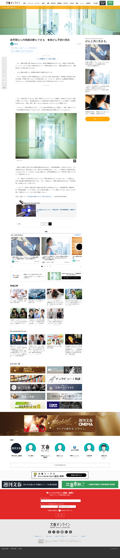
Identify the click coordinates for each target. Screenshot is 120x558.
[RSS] (70, 532)
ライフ (13, 51)
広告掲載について (39, 536)
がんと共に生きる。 (9, 7)
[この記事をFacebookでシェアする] (4, 64)
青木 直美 (78, 260)
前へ (19, 224)
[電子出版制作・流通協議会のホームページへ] (41, 541)
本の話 (20, 548)
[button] (42, 266)
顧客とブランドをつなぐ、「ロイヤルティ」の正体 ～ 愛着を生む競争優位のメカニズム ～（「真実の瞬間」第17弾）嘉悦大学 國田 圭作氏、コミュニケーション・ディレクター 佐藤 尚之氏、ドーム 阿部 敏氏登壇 (18, 351)
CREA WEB (13, 548)
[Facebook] (49, 532)
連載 (48, 3)
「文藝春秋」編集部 (49, 262)
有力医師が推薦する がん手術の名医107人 (39, 196)
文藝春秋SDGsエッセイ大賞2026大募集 (54, 347)
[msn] (66, 532)
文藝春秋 (59, 3)
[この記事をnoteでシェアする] (4, 80)
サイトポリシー (74, 536)
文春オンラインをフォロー (72, 277)
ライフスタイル (28, 51)
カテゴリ (37, 3)
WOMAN (65, 3)
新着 (24, 3)
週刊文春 (53, 3)
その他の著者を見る (60, 465)
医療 (17, 51)
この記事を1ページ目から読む (47, 59)
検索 (96, 3)
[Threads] (57, 532)
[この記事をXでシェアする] (4, 60)
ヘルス (21, 51)
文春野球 (88, 3)
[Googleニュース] (62, 532)
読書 (77, 3)
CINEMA (72, 3)
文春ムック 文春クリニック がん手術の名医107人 (26, 48)
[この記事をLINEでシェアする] (4, 75)
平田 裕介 (17, 261)
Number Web (5, 548)
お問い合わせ (49, 536)
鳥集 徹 (16, 44)
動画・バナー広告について (61, 536)
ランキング (30, 3)
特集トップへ (97, 119)
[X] (53, 532)
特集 (43, 3)
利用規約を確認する (53, 510)
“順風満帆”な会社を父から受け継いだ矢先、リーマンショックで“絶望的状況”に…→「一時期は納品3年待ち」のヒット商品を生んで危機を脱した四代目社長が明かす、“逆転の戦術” (73, 350)
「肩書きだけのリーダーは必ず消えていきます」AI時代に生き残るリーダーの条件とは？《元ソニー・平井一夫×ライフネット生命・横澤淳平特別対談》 (36, 350)
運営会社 (83, 536)
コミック (82, 3)
